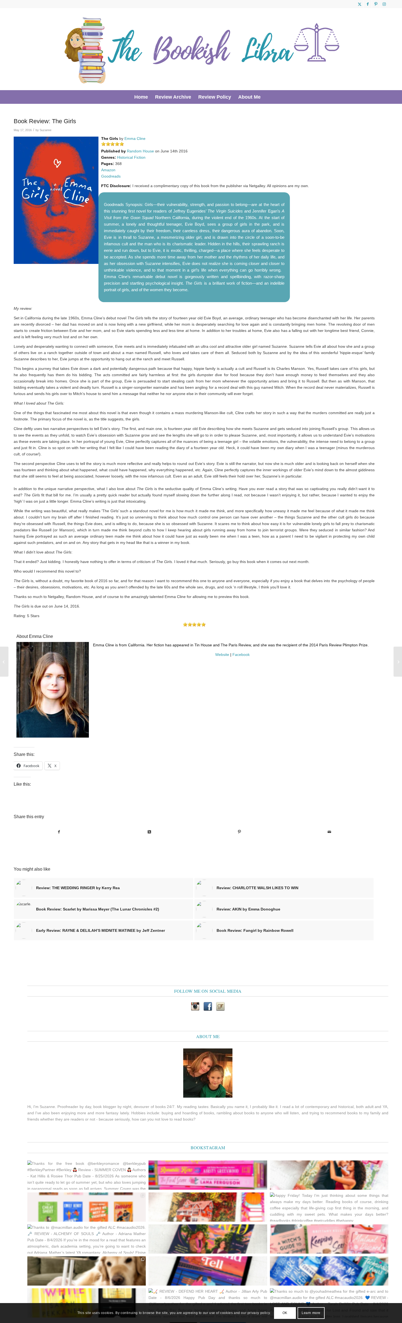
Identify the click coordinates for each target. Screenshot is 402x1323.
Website (222, 654)
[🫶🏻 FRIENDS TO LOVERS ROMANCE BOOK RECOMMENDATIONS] (86, 1207)
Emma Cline (134, 138)
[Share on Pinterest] (239, 832)
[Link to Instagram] (384, 4)
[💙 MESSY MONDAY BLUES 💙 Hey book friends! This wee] (329, 1271)
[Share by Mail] (330, 832)
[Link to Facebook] (368, 4)
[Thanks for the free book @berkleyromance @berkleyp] (86, 1175)
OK (284, 1313)
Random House (140, 151)
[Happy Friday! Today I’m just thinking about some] (329, 1207)
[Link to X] (359, 4)
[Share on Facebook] (59, 832)
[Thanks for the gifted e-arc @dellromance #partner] (207, 1271)
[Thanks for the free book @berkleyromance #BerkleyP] (329, 1175)
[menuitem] (141, 97)
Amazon (108, 170)
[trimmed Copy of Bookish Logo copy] (202, 49)
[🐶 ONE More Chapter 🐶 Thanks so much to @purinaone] (86, 1271)
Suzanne (45, 130)
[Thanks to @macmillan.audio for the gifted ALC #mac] (86, 1239)
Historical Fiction (131, 157)
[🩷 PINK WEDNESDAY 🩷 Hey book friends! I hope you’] (329, 1239)
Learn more (311, 1313)
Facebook (241, 654)
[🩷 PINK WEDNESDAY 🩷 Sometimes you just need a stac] (207, 1175)
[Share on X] (149, 832)
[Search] (267, 97)
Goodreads (111, 176)
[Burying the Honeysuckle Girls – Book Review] (398, 662)
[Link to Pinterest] (376, 4)
